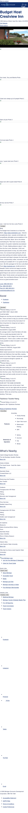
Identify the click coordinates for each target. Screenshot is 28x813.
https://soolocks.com (9, 266)
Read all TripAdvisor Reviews (8, 409)
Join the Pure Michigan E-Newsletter (13, 560)
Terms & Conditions (8, 804)
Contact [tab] (3, 226)
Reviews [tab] (3, 307)
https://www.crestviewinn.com (12, 233)
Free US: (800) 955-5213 (7, 288)
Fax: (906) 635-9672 (6, 286)
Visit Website (3, 23)
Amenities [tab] (3, 411)
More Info (2, 459)
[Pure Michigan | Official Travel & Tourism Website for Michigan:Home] (8, 4)
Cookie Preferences (8, 807)
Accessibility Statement (9, 798)
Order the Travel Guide (9, 563)
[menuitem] (15, 807)
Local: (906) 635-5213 (6, 284)
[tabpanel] (14, 265)
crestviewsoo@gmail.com (7, 290)
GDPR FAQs (6, 801)
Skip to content (4, 1)
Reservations (4, 25)
